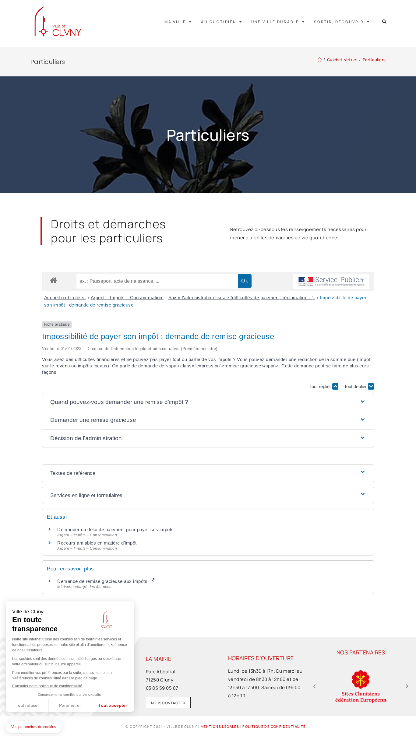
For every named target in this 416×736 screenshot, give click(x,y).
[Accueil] (320, 59)
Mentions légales (220, 726)
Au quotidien (218, 21)
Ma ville (175, 21)
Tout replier (320, 386)
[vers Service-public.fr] (331, 281)
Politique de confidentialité (273, 726)
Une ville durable (275, 21)
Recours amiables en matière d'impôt (97, 542)
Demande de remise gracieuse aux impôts (103, 581)
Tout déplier (356, 386)
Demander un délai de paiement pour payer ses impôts (116, 529)
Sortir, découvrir (339, 21)
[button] (384, 22)
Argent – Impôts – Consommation (127, 297)
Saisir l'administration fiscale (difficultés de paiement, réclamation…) (241, 297)
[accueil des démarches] (53, 280)
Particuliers (374, 59)
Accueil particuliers (65, 297)
